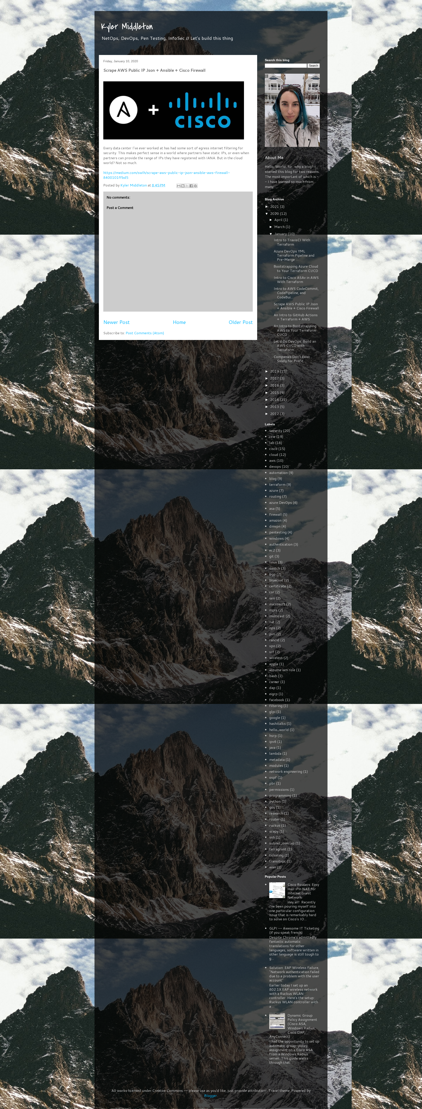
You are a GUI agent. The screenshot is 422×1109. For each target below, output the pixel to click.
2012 (275, 413)
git (271, 556)
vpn (272, 645)
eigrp (273, 693)
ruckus (274, 825)
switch (274, 568)
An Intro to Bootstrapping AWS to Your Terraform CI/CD (295, 330)
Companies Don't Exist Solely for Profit (292, 358)
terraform (277, 484)
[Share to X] (187, 186)
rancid (274, 639)
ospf (273, 777)
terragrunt (277, 848)
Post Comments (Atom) (145, 332)
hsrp (273, 735)
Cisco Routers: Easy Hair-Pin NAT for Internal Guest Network (303, 891)
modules (276, 765)
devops (275, 466)
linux (273, 562)
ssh (272, 837)
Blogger (210, 1095)
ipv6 (272, 741)
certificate (277, 585)
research (276, 813)
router (274, 819)
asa (272, 508)
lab (271, 442)
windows (276, 538)
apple (273, 663)
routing (275, 496)
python (275, 801)
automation (278, 472)
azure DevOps (280, 502)
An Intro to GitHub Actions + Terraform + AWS (296, 317)
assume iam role (282, 669)
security (275, 430)
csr (271, 591)
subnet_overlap (282, 843)
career (274, 681)
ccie (272, 436)
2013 (275, 406)
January (281, 233)
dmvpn (274, 526)
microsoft (277, 604)
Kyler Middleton (127, 26)
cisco (273, 448)
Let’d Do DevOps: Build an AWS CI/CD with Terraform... (295, 345)
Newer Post (116, 321)
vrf (271, 651)
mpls (273, 609)
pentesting (278, 532)
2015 (275, 392)
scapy (273, 831)
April (278, 219)
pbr (272, 783)
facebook (276, 699)
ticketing (276, 855)
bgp (272, 574)
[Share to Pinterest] (195, 186)
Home (179, 321)
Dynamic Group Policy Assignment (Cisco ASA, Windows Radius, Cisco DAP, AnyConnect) (293, 1026)
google (274, 717)
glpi (272, 711)
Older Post (241, 321)
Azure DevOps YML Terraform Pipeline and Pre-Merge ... (294, 255)
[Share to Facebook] (191, 186)
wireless (276, 657)
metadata (277, 759)
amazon (275, 520)
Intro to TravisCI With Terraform (292, 242)
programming (280, 795)
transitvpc (277, 861)
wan (272, 867)
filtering (275, 705)
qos (272, 807)
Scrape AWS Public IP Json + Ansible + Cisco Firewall (296, 306)
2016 (275, 385)
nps (272, 627)
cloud (273, 454)
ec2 (272, 550)
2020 (275, 213)
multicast (277, 615)
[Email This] (178, 186)
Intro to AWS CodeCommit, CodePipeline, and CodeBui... (296, 292)
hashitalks (277, 723)
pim (272, 633)
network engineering (285, 771)
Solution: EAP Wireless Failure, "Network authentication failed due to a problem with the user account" (294, 974)
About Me (274, 157)
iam (272, 598)
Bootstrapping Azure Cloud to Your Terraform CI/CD (296, 268)
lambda (275, 753)
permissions (279, 789)
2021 (275, 206)
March (280, 226)
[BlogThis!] (183, 186)
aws (272, 460)
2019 (275, 371)
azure (273, 490)
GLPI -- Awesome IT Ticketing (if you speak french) (294, 930)
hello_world (279, 729)
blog (272, 478)
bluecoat (276, 580)
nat (272, 621)
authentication (281, 544)
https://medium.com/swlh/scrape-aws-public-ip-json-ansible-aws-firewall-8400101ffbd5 (166, 175)
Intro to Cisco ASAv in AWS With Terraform (296, 279)
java (272, 747)
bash (273, 675)
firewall (275, 514)
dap (272, 687)
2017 (275, 378)
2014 (275, 399)
